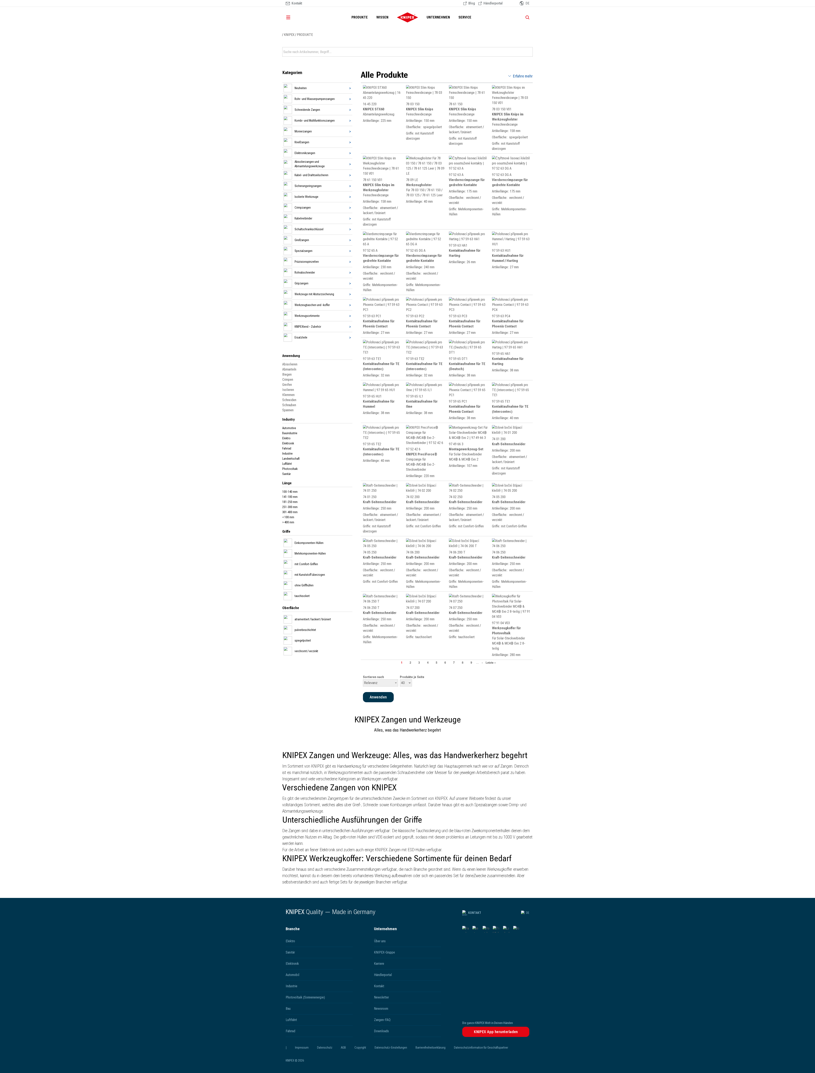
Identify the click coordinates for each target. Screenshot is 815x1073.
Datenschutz (324, 1047)
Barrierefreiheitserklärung (430, 1047)
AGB (343, 1047)
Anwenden (529, 52)
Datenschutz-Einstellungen (391, 1047)
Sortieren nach (373, 677)
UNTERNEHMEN (438, 17)
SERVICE (464, 17)
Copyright (360, 1047)
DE (527, 912)
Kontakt (474, 912)
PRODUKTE (359, 17)
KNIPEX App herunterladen (496, 1031)
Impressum (302, 1047)
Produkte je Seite (412, 677)
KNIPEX (289, 35)
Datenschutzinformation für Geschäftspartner (481, 1047)
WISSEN (382, 17)
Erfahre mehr (523, 76)
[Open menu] (294, 17)
